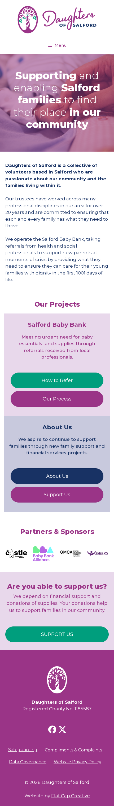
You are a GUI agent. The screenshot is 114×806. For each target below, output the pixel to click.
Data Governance (27, 761)
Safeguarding (22, 749)
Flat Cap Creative (70, 795)
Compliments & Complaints (73, 749)
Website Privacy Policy (77, 761)
